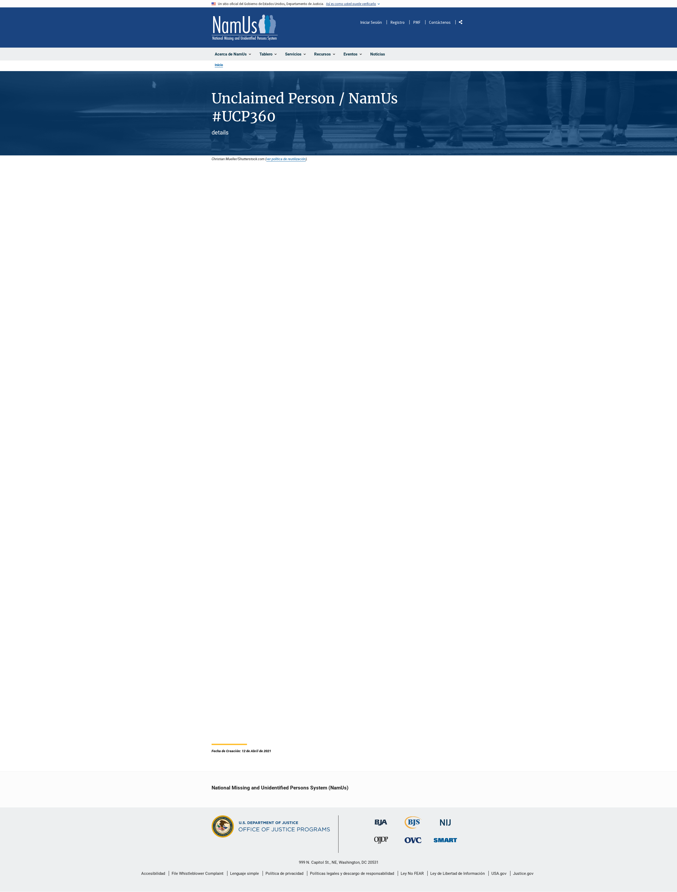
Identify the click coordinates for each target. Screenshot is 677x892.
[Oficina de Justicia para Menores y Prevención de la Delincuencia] (381, 841)
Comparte (462, 23)
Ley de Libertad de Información (457, 873)
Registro (397, 22)
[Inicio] (245, 27)
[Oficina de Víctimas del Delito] (413, 840)
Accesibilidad (153, 873)
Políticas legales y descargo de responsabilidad (352, 873)
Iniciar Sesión (371, 22)
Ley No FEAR (412, 873)
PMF (416, 22)
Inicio (219, 65)
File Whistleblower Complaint (197, 873)
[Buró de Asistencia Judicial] (381, 819)
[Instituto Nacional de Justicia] (445, 820)
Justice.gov (523, 873)
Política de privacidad (284, 873)
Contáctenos (440, 22)
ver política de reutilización (286, 158)
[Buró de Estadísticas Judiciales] (413, 826)
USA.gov (498, 873)
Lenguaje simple (244, 873)
